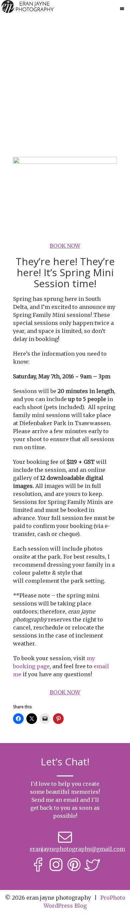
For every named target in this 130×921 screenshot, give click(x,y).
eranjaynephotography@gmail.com (77, 849)
